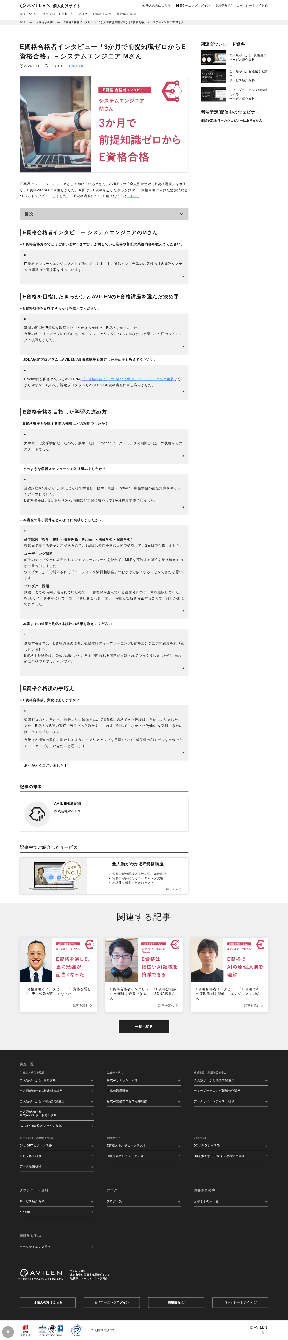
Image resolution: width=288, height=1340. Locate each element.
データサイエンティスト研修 (214, 1101)
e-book (25, 1211)
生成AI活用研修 (117, 1090)
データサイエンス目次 (35, 1246)
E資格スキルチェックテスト (126, 1145)
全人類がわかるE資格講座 (38, 1080)
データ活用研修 (31, 1166)
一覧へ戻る (144, 1026)
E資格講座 (76, 65)
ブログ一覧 (114, 1201)
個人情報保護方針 (103, 1330)
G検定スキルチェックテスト (127, 1156)
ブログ (82, 14)
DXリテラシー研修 (207, 1145)
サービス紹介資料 (32, 1201)
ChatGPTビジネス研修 (36, 1145)
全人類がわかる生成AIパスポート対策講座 (38, 1113)
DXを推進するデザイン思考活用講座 (219, 1156)
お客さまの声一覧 (206, 1201)
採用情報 (174, 1302)
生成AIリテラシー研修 (122, 1080)
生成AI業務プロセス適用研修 (127, 1101)
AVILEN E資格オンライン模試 (41, 1125)
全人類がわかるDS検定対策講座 (42, 1101)
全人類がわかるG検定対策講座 (41, 1090)
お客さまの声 (102, 14)
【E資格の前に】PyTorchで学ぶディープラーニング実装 (128, 379)
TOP (22, 22)
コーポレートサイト (238, 1302)
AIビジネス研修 (30, 1156)
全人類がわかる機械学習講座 (214, 1080)
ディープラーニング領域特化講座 (217, 1090)
